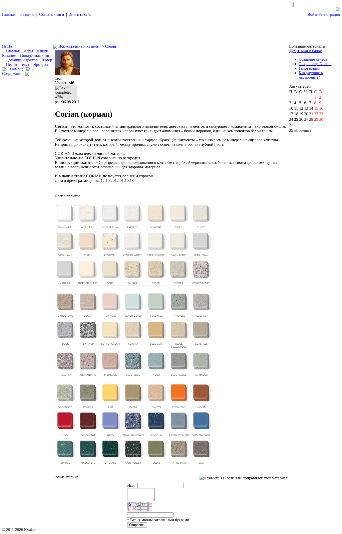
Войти (312, 14)
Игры (27, 51)
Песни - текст (16, 64)
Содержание (17, 71)
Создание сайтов (313, 59)
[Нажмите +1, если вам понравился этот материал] (244, 478)
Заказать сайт (80, 14)
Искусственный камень (78, 46)
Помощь (17, 69)
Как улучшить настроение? (311, 75)
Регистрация (329, 14)
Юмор (46, 60)
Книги (41, 51)
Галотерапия (309, 68)
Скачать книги (51, 14)
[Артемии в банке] (305, 51)
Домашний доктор (21, 60)
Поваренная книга (35, 55)
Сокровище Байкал (315, 64)
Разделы (27, 14)
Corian (110, 46)
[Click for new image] (139, 506)
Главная (9, 14)
